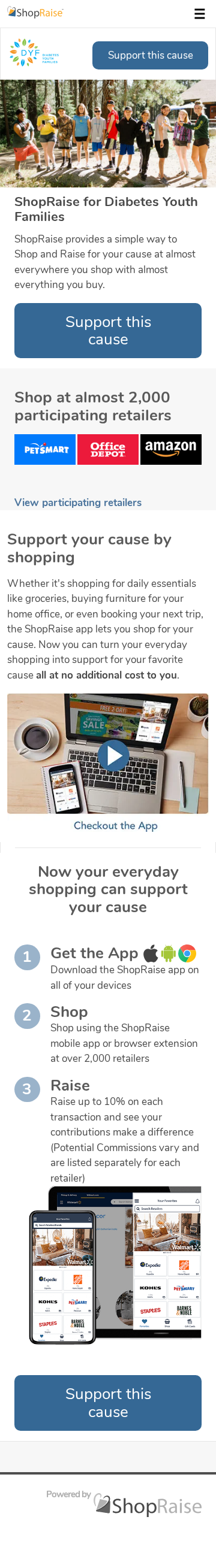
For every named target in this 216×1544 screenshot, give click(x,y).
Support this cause (150, 55)
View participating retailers (78, 503)
